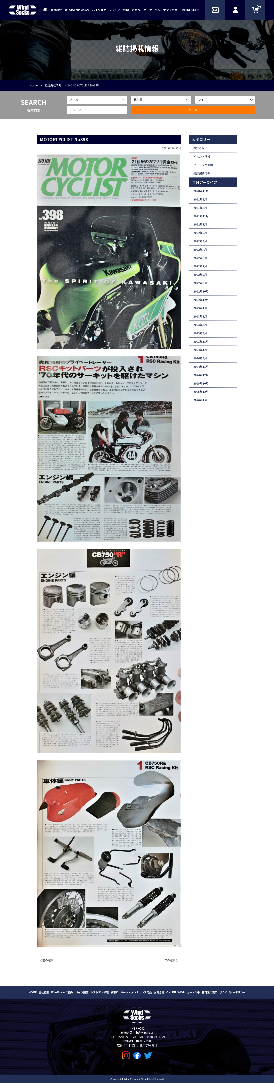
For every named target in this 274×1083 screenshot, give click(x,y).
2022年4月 (200, 249)
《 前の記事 (46, 960)
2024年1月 (200, 350)
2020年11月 (201, 191)
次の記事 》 (171, 960)
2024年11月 (201, 367)
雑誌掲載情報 (201, 173)
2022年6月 (200, 258)
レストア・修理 (119, 10)
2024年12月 (201, 375)
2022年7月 (200, 266)
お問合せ (159, 992)
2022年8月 (200, 275)
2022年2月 (200, 233)
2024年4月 (200, 358)
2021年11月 (201, 216)
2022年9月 (200, 283)
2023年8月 (200, 333)
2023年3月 (200, 316)
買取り (136, 10)
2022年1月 (200, 224)
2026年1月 (200, 400)
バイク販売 (99, 10)
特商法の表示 (209, 992)
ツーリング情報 (203, 165)
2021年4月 (200, 208)
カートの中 (193, 992)
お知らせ (199, 148)
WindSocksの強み (77, 10)
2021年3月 (200, 199)
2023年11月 (201, 342)
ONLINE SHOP (190, 10)
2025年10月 (201, 383)
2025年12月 (201, 392)
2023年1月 (200, 308)
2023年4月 (200, 325)
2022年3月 (200, 241)
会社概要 (56, 10)
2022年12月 (201, 300)
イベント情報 (201, 156)
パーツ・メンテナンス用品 (160, 10)
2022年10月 (201, 291)
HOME (33, 992)
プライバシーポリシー (232, 992)
